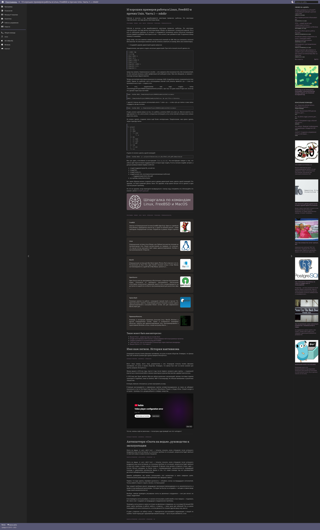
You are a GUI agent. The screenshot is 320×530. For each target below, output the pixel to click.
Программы (11, 1)
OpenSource (150, 23)
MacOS (144, 23)
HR (154, 457)
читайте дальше (143, 191)
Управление (149, 457)
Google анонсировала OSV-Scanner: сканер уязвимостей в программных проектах (156, 339)
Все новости (299, 59)
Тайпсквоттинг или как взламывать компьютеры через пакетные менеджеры (155, 342)
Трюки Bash (157, 23)
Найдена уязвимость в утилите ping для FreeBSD (145, 340)
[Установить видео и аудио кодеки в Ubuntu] (28, 263)
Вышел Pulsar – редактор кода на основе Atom (145, 337)
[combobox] (306, 2)
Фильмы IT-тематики (132, 358)
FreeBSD (136, 23)
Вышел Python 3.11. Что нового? (140, 344)
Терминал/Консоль (166, 23)
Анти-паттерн (141, 457)
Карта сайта (13, 525)
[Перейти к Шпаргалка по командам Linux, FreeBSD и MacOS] (160, 202)
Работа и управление (132, 457)
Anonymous (141, 358)
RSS (317, 59)
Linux (140, 23)
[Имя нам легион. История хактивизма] (291, 263)
